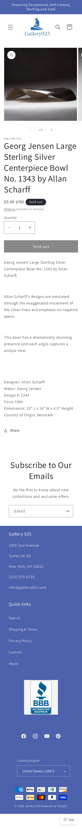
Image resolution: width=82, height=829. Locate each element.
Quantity (10, 217)
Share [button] (14, 430)
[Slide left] (30, 130)
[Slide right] (51, 130)
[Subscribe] (67, 511)
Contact (15, 652)
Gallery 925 (33, 806)
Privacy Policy (20, 640)
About (14, 663)
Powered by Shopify (54, 806)
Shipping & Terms (23, 629)
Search (14, 618)
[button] (10, 27)
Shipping (9, 209)
